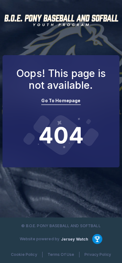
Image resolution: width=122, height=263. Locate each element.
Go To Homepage (60, 100)
